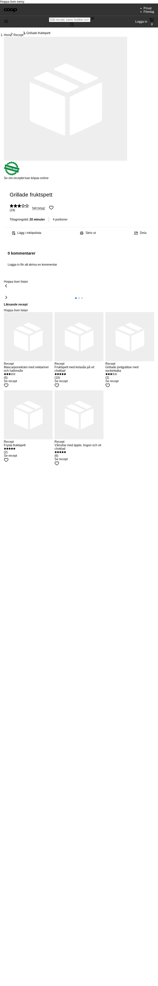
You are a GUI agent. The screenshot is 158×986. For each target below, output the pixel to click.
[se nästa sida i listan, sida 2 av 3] (6, 297)
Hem (7, 35)
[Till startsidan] (10, 9)
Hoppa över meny (12, 1)
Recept (18, 35)
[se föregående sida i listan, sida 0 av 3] (6, 286)
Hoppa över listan (16, 281)
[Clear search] (92, 18)
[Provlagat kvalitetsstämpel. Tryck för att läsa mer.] (12, 174)
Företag (149, 11)
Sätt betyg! (38, 207)
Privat (147, 8)
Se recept (10, 381)
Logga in (141, 21)
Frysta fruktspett (14, 445)
